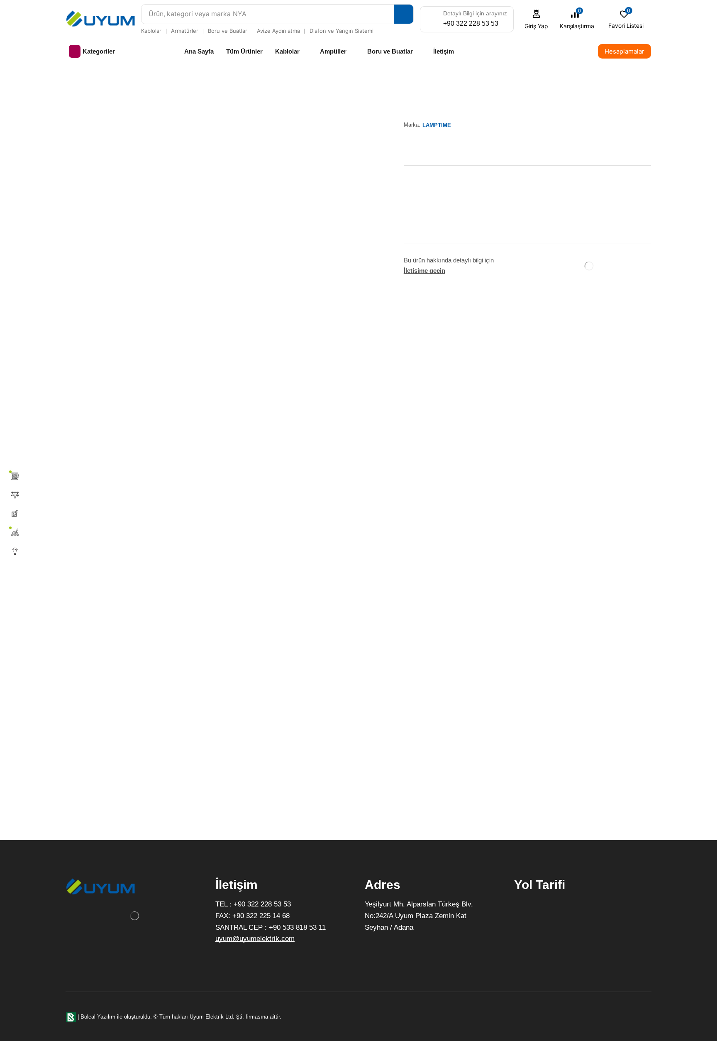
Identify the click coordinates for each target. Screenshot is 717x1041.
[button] (536, 19)
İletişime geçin (424, 270)
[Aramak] (403, 14)
